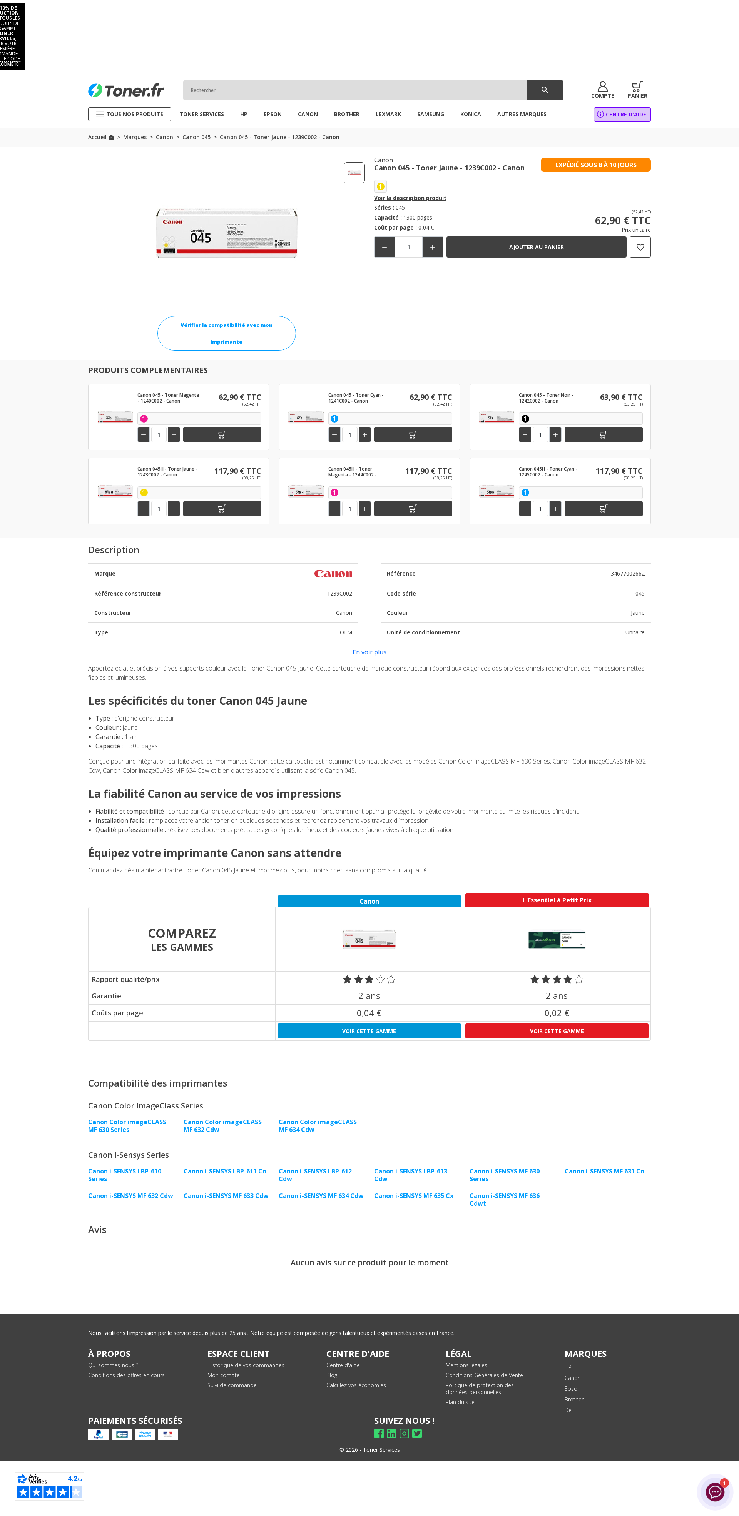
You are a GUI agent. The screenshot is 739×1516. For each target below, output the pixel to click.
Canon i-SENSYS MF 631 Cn (604, 1171)
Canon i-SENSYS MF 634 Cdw (321, 1195)
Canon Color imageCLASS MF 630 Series (127, 1126)
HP (568, 1367)
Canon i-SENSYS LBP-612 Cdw (315, 1175)
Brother (574, 1399)
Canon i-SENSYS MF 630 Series (505, 1175)
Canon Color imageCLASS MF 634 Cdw (318, 1126)
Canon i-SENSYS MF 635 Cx (413, 1195)
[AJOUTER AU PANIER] (222, 434)
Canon (573, 1377)
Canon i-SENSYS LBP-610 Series (124, 1175)
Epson (572, 1388)
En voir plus (369, 652)
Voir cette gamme (369, 1031)
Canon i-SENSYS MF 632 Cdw (130, 1195)
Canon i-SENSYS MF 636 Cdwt (505, 1199)
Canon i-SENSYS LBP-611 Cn (225, 1171)
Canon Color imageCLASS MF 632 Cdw (223, 1126)
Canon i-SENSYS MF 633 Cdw (226, 1195)
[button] (602, 90)
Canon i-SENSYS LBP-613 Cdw (410, 1175)
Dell (569, 1410)
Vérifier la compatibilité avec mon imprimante (227, 333)
